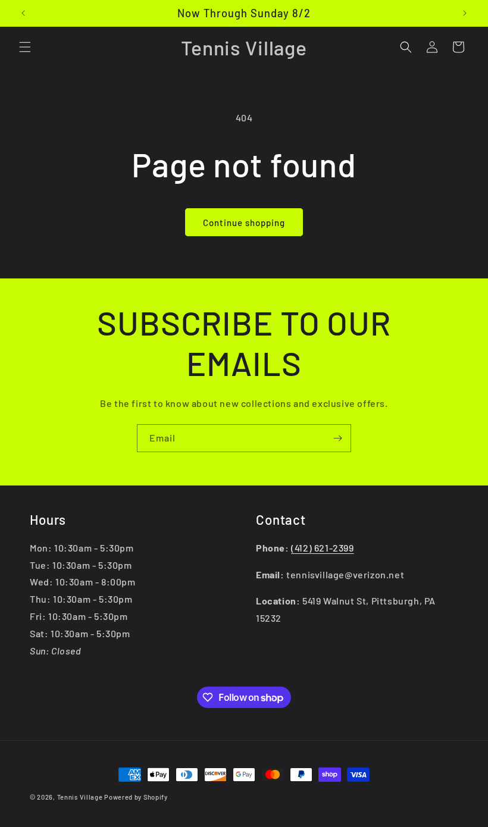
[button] (25, 47)
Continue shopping (244, 222)
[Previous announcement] (23, 13)
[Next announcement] (465, 13)
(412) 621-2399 (322, 547)
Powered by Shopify (136, 797)
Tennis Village (80, 797)
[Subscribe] (337, 438)
